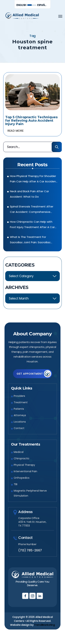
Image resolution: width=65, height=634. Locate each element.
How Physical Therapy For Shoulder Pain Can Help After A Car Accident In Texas (33, 179)
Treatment (21, 402)
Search (57, 147)
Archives (16, 287)
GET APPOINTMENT (30, 373)
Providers (19, 396)
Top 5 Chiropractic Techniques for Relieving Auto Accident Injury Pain (31, 120)
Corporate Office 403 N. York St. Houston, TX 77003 (32, 521)
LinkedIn (40, 596)
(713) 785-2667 (30, 550)
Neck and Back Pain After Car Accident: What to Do (29, 193)
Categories (19, 265)
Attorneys (20, 415)
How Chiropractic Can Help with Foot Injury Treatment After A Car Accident (32, 225)
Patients (19, 409)
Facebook (25, 596)
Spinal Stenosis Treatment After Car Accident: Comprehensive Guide (31, 210)
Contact (19, 428)
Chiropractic (21, 458)
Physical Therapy (24, 465)
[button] (60, 16)
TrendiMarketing (44, 625)
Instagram (32, 596)
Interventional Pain (25, 471)
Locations (20, 422)
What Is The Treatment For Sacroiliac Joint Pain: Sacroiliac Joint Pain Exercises (30, 240)
